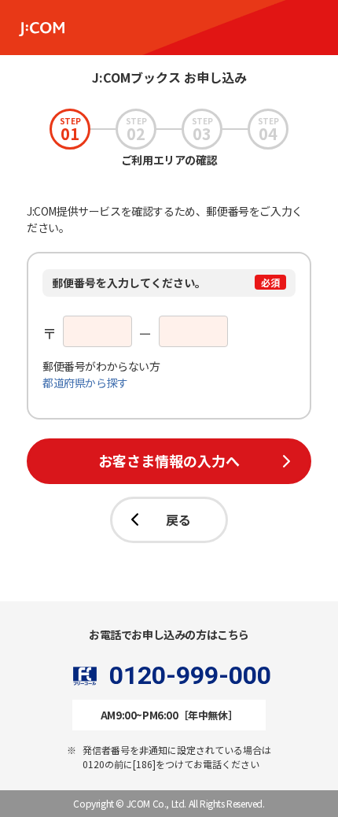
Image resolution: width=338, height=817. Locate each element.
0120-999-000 (190, 676)
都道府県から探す (85, 382)
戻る (178, 519)
